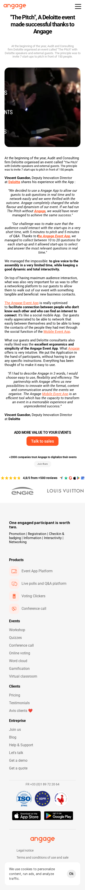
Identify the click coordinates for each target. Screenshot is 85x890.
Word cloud (18, 661)
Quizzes (15, 637)
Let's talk (16, 753)
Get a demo (18, 760)
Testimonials (19, 703)
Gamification (19, 668)
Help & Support (21, 745)
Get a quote (18, 768)
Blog (12, 737)
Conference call (21, 645)
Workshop (17, 630)
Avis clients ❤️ (21, 710)
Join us (15, 729)
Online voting (19, 653)
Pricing (14, 695)
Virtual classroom (23, 676)
